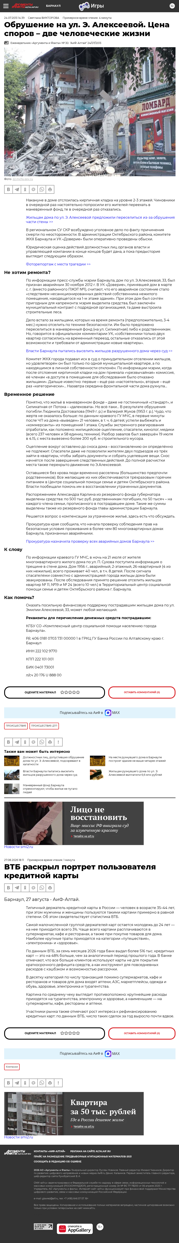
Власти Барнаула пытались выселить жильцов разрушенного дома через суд (50, 773)
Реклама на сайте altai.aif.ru (90, 1151)
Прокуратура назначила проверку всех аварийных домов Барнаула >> (90, 541)
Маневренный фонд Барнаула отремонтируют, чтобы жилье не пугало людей (50, 789)
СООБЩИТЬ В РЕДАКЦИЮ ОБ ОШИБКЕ (57, 1161)
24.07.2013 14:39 (14, 17)
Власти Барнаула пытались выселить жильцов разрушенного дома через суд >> (99, 351)
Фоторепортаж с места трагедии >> (58, 264)
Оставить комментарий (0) (142, 692)
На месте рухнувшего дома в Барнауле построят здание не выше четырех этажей (137, 759)
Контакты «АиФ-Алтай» (49, 1151)
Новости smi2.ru (18, 847)
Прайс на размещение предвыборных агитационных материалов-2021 (83, 1156)
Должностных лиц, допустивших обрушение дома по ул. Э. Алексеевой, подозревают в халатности (53, 761)
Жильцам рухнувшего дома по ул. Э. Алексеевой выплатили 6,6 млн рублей (135, 773)
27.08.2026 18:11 (14, 860)
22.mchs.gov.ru (23, 179)
